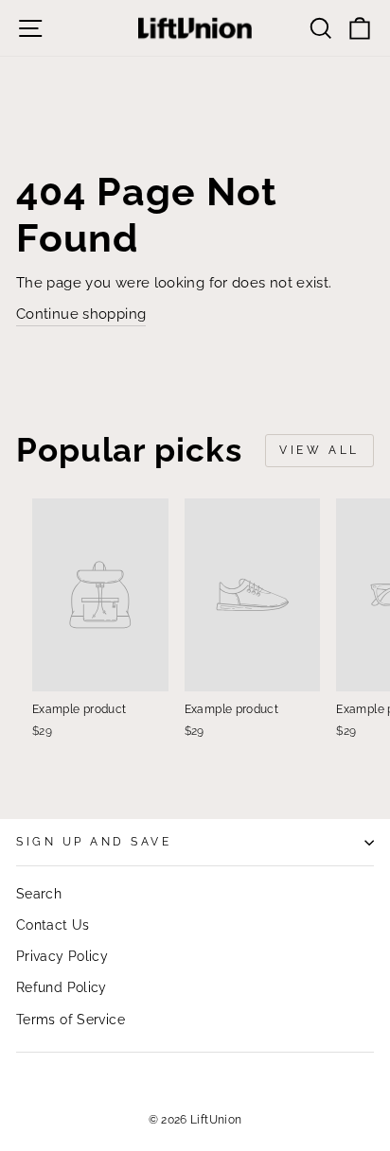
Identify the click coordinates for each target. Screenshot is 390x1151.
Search (39, 893)
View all (319, 450)
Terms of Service (70, 1019)
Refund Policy (61, 987)
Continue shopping (81, 313)
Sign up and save (94, 841)
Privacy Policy (62, 956)
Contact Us (53, 925)
